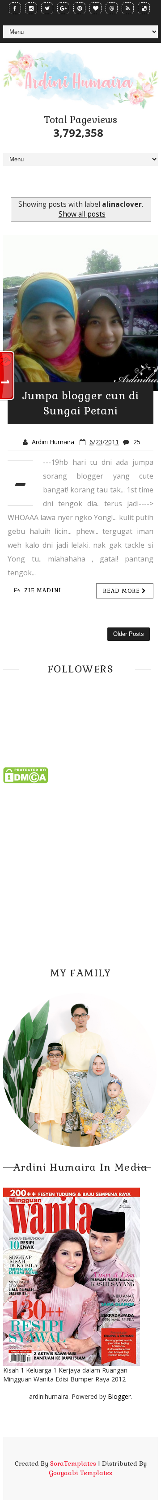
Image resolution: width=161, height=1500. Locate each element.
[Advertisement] (80, 872)
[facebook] (15, 8)
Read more (122, 590)
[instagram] (31, 8)
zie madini (42, 590)
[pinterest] (79, 8)
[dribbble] (112, 8)
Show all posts (82, 214)
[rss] (128, 8)
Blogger (119, 1396)
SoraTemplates (73, 1463)
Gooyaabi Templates (80, 1473)
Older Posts (128, 634)
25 (136, 442)
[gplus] (63, 8)
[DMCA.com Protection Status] (25, 774)
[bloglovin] (95, 8)
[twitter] (47, 8)
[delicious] (144, 8)
